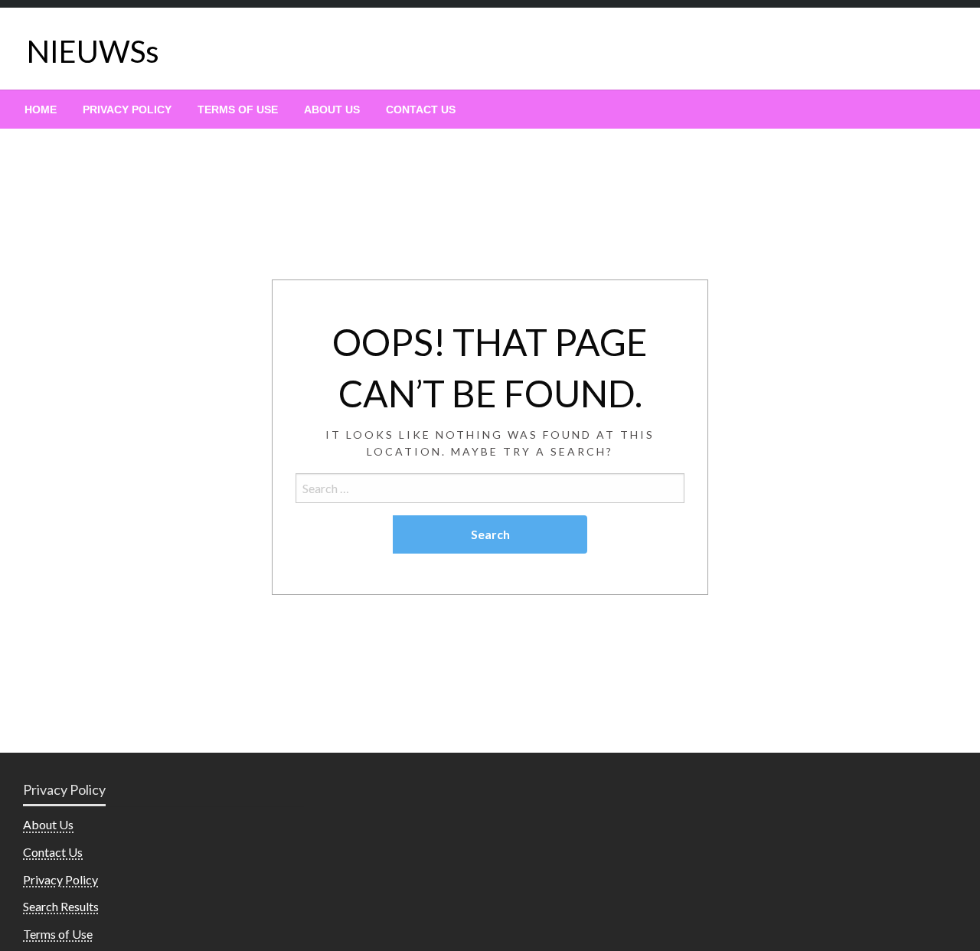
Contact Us (421, 109)
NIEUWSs (93, 51)
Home (40, 109)
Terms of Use (238, 109)
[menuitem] (40, 109)
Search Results (61, 906)
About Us (332, 109)
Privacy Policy (127, 109)
